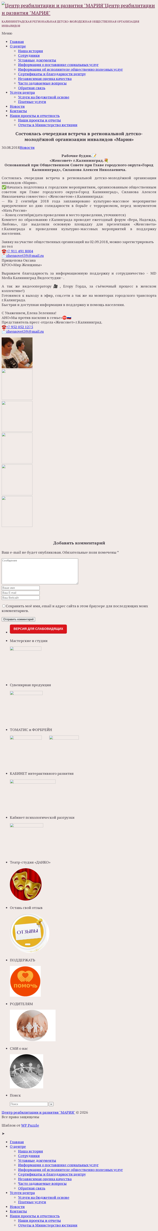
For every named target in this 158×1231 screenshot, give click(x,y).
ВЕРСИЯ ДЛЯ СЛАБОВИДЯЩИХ (38, 629)
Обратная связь (31, 87)
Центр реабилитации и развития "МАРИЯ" (38, 1112)
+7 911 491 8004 (19, 250)
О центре (18, 46)
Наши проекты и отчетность (35, 115)
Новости (17, 106)
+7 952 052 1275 (19, 326)
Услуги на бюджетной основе (43, 97)
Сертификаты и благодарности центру (52, 73)
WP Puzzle (30, 1125)
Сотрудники (29, 55)
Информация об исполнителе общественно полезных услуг (70, 69)
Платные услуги (32, 101)
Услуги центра (22, 92)
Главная (17, 41)
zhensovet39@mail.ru (25, 255)
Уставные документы (37, 60)
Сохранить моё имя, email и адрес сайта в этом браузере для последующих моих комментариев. (75, 608)
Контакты (18, 110)
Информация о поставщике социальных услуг (58, 64)
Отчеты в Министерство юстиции (47, 124)
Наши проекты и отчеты (39, 120)
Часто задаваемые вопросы (42, 83)
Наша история (30, 50)
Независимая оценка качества (45, 78)
